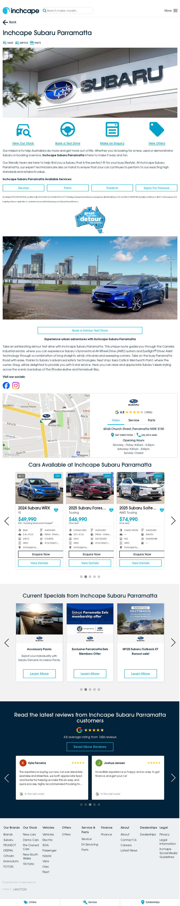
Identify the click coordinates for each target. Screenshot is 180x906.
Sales (114, 417)
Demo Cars (33, 836)
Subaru (8, 836)
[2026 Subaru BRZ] (138, 485)
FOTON (8, 863)
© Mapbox (81, 453)
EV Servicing (98, 841)
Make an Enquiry (111, 142)
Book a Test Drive (66, 142)
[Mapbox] (12, 452)
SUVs (50, 841)
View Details (39, 560)
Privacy (9, 881)
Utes (50, 863)
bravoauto (11, 857)
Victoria (30, 860)
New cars (31, 831)
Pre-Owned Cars (33, 843)
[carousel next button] (170, 518)
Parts (66, 187)
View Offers (154, 142)
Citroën (9, 852)
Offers (72, 831)
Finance (117, 831)
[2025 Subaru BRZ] (88, 485)
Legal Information (12, 888)
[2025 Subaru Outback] (38, 485)
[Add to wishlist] (60, 507)
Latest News (141, 847)
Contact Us (141, 836)
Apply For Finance (154, 187)
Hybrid (51, 852)
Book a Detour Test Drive (88, 328)
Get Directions (122, 432)
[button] (51, 774)
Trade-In (111, 187)
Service (23, 187)
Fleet (50, 868)
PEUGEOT (10, 841)
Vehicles (52, 831)
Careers (138, 841)
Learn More (39, 670)
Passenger (54, 847)
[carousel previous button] (7, 518)
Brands (8, 831)
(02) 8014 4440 (147, 432)
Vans (50, 857)
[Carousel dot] (80, 573)
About (137, 831)
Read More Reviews (88, 743)
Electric (52, 836)
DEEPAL (8, 847)
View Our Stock (23, 142)
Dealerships (163, 831)
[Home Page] (21, 10)
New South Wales (32, 853)
